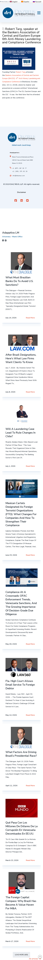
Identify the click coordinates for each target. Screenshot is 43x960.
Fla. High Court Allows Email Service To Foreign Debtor (20, 684)
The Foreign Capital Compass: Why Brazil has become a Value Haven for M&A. (21, 903)
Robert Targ (20, 72)
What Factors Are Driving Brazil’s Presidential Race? (21, 754)
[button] (38, 13)
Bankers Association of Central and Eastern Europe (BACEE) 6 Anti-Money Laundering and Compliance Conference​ (21, 78)
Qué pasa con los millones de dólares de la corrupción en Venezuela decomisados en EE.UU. (22, 828)
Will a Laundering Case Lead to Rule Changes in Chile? (21, 432)
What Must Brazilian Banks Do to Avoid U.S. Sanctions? (19, 281)
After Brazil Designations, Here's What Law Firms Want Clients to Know (21, 358)
